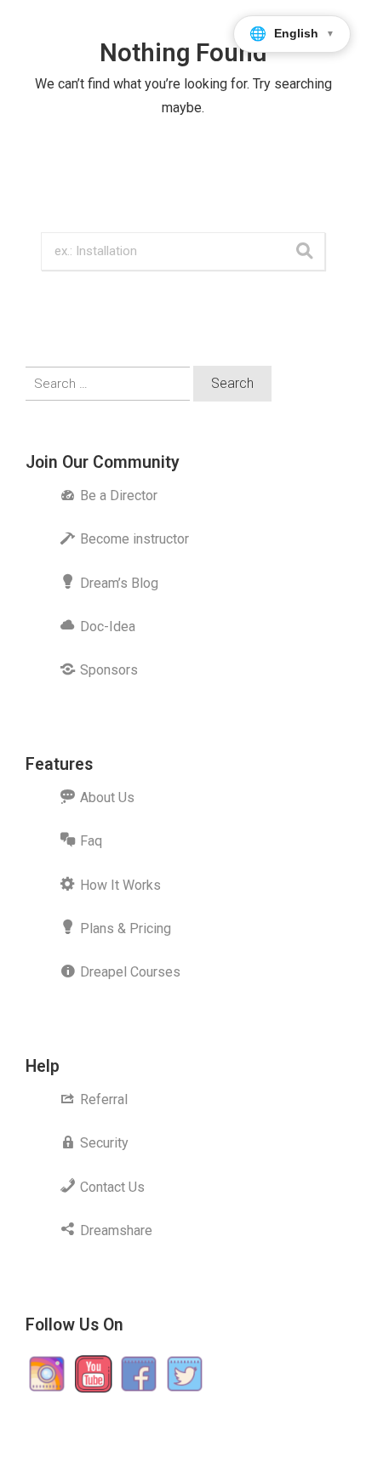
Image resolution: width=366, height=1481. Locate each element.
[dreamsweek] (47, 1373)
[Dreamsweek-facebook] (138, 1373)
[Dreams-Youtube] (92, 1373)
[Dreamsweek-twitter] (184, 1373)
